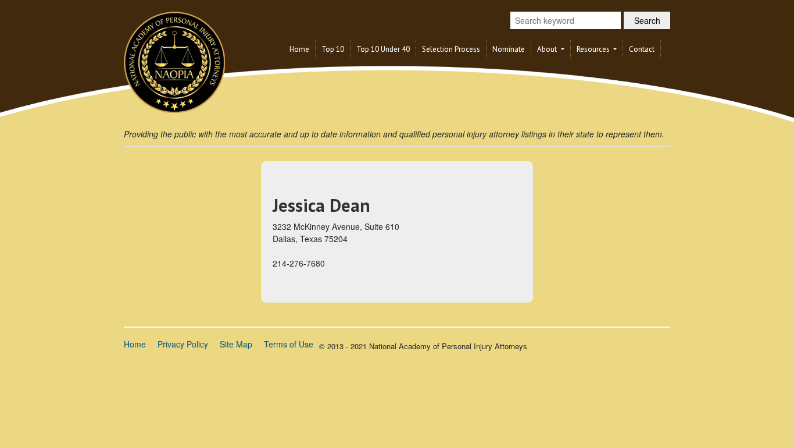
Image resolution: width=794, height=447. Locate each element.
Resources (594, 49)
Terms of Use (288, 344)
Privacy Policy (183, 344)
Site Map (236, 344)
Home (299, 49)
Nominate (508, 49)
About (548, 49)
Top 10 (332, 49)
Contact (641, 49)
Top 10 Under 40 (383, 49)
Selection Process (451, 49)
